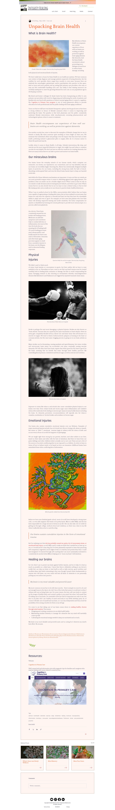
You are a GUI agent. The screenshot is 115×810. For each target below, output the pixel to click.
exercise (48, 715)
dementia (42, 715)
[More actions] (85, 21)
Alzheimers (58, 715)
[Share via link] (41, 729)
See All (92, 742)
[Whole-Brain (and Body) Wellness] (32, 752)
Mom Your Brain (78, 761)
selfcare (31, 715)
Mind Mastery (52, 761)
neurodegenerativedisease (56, 718)
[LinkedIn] (63, 799)
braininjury (38, 718)
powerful (31, 720)
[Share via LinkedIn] (37, 729)
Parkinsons (66, 718)
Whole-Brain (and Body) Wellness (31, 762)
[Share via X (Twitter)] (33, 729)
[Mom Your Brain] (83, 752)
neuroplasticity (76, 715)
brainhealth (36, 715)
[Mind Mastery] (57, 752)
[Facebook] (59, 799)
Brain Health (32, 724)
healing (63, 715)
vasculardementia (78, 718)
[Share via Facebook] (29, 729)
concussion (45, 718)
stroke (71, 718)
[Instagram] (55, 799)
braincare (68, 715)
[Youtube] (51, 799)
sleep (52, 715)
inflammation (32, 718)
